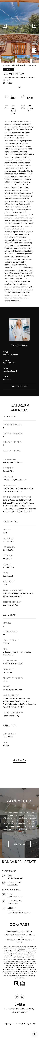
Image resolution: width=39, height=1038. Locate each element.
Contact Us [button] (19, 844)
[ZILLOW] (22, 997)
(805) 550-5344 (13, 903)
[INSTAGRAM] (17, 997)
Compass (22, 949)
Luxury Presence (19, 1012)
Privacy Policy (28, 1023)
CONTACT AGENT (19, 386)
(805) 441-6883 (9, 363)
